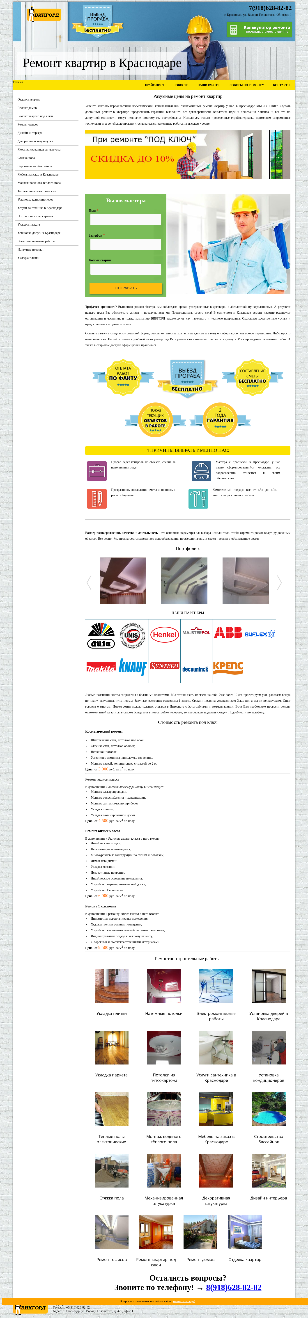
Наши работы (209, 85)
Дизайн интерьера (30, 133)
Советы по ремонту (247, 85)
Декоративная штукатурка (35, 141)
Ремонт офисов (28, 124)
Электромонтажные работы (36, 241)
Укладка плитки (28, 258)
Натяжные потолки (31, 249)
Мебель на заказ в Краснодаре (38, 174)
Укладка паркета (29, 224)
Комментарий (100, 260)
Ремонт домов (27, 108)
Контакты (281, 85)
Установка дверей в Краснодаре (39, 233)
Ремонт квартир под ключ (35, 116)
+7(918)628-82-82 (78, 1307)
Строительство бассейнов (35, 166)
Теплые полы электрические (37, 191)
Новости (180, 85)
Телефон (97, 235)
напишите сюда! (184, 1301)
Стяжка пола (26, 158)
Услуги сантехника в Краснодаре (40, 208)
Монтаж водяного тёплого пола (39, 183)
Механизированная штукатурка (39, 149)
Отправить (126, 288)
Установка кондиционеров (35, 199)
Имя (94, 210)
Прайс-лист (154, 85)
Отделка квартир (29, 99)
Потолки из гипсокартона (35, 216)
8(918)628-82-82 (234, 1287)
